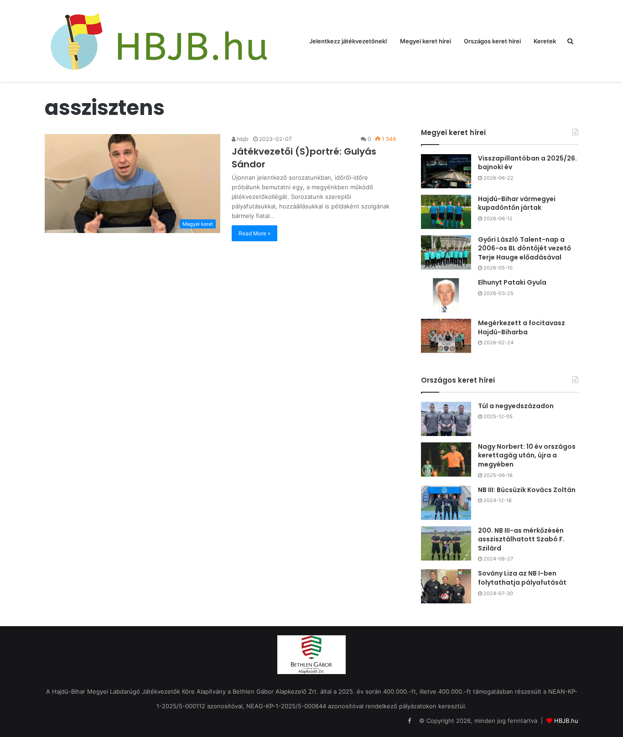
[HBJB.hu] (159, 41)
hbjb (242, 138)
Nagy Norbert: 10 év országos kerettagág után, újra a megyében (527, 455)
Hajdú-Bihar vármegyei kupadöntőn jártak (517, 203)
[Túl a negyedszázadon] (446, 419)
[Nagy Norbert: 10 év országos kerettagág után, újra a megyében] (446, 459)
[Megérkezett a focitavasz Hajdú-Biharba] (446, 336)
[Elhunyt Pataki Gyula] (446, 295)
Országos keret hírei (492, 41)
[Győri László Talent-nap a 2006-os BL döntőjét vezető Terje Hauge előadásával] (446, 252)
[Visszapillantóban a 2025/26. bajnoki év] (446, 171)
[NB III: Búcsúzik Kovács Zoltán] (446, 503)
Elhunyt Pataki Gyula (512, 282)
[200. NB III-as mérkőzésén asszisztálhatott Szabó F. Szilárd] (446, 543)
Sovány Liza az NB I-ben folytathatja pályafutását (522, 578)
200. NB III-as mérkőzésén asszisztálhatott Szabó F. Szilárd (521, 539)
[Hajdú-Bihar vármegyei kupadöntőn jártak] (446, 212)
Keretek (545, 41)
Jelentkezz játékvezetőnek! (348, 41)
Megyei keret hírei (425, 41)
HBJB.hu (566, 720)
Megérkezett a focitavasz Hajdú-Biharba (521, 327)
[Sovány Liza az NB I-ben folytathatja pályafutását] (446, 586)
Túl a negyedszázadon (516, 405)
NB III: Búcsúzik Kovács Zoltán (527, 489)
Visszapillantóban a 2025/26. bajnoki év (527, 163)
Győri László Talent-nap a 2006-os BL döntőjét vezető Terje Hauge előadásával (524, 248)
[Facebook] (409, 721)
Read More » (254, 233)
